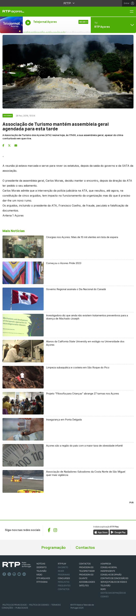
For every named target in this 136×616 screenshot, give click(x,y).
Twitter (9, 574)
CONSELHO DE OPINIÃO (111, 574)
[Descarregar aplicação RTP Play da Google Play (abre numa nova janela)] (118, 532)
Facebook (4, 574)
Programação (53, 547)
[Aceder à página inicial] (11, 12)
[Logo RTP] (16, 565)
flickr (24, 574)
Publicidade (21, 607)
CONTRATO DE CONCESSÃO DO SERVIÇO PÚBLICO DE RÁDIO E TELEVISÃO (114, 582)
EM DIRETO (63, 567)
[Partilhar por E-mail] (15, 145)
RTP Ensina (41, 582)
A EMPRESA (106, 563)
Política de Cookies (39, 604)
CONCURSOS (64, 578)
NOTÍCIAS (40, 563)
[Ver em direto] (11, 25)
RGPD (103, 589)
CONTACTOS (85, 563)
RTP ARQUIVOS (43, 578)
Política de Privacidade (14, 604)
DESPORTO (41, 567)
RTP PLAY (62, 563)
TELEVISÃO (41, 571)
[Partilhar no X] (9, 145)
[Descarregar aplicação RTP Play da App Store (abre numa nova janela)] (101, 532)
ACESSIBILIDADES (87, 582)
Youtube (19, 574)
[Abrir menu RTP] (68, 3)
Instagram (14, 574)
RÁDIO (39, 574)
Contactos (85, 547)
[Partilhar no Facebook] (3, 145)
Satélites (84, 585)
